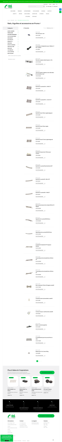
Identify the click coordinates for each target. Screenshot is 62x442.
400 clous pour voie (40, 33)
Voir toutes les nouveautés (47, 372)
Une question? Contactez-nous (46, 415)
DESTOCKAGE (34, 16)
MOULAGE (47, 13)
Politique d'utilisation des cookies (12, 427)
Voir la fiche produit (39, 37)
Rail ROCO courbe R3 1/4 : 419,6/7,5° (43, 99)
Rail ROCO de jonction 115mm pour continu (43, 152)
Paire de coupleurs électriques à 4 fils (44, 60)
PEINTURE (20, 13)
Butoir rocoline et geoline (41, 325)
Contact (50, 4)
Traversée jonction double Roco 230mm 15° (44, 272)
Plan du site (24, 440)
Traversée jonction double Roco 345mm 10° (44, 258)
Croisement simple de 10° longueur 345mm (43, 245)
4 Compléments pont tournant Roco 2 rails (44, 338)
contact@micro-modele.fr (23, 425)
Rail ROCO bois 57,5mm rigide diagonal (44, 139)
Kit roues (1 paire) (47, 389)
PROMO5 (57, 1)
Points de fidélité (10, 432)
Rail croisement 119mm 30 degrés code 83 (45, 285)
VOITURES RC (41, 13)
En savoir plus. (7, 439)
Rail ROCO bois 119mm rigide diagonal (44, 113)
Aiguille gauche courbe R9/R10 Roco (44, 232)
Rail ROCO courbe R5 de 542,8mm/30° (44, 166)
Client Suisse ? (46, 4)
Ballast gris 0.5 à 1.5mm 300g (42, 351)
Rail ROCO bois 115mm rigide (42, 126)
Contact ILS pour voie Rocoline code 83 (44, 311)
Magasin (54, 4)
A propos (9, 426)
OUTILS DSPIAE (27, 16)
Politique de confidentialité (17, 440)
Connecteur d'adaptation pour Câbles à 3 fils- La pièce (45, 46)
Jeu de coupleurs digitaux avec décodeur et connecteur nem (45, 73)
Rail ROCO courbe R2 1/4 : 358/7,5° (43, 86)
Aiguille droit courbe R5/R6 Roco (43, 219)
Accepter (6, 440)
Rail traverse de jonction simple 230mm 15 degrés (45, 205)
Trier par (44, 28)
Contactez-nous (10, 434)
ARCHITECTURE (34, 13)
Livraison (9, 429)
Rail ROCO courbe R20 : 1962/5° (43, 192)
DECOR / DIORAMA (27, 13)
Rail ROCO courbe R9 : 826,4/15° (43, 179)
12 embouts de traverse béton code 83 (44, 298)
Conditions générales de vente (12, 424)
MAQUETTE (14, 13)
